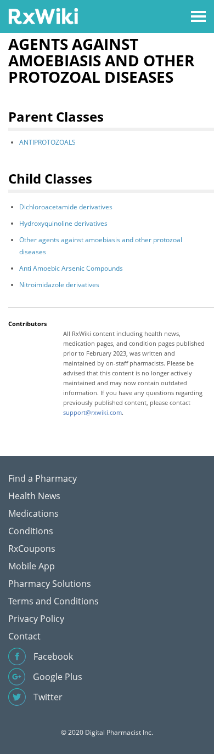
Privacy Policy (36, 619)
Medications (33, 513)
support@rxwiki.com (92, 412)
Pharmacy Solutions (49, 584)
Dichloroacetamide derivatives (65, 207)
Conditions (30, 531)
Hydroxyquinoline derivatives (63, 223)
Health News (34, 496)
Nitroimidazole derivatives (59, 284)
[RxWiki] (43, 15)
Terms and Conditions (53, 601)
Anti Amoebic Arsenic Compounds (71, 268)
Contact (24, 636)
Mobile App (31, 566)
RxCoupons (31, 548)
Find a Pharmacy (42, 478)
